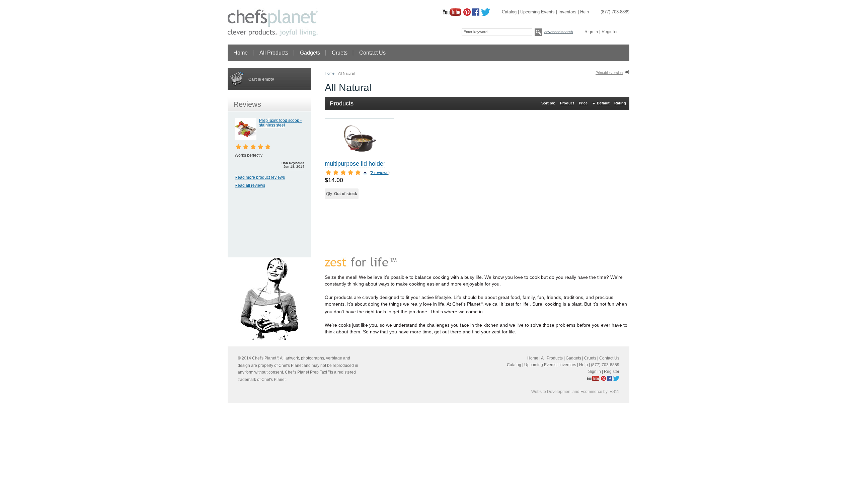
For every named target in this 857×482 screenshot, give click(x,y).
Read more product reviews (260, 177)
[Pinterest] (467, 14)
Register (610, 31)
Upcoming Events (537, 11)
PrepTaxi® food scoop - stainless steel (280, 123)
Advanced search (558, 32)
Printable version (609, 73)
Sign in (591, 31)
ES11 (614, 391)
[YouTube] (452, 14)
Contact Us (372, 53)
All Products (273, 53)
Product (567, 103)
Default (603, 103)
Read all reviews (250, 185)
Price (583, 103)
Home (240, 53)
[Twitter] (485, 14)
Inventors (567, 11)
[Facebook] (475, 14)
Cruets (339, 53)
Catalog (509, 11)
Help (584, 11)
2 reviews (379, 172)
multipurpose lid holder (355, 163)
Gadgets (310, 53)
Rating (620, 103)
